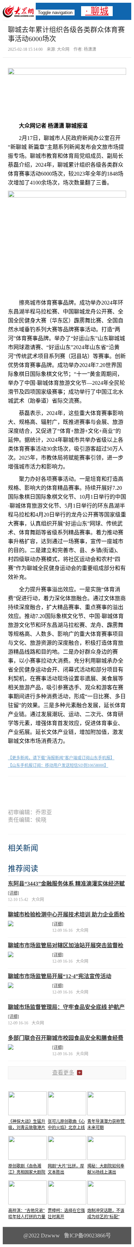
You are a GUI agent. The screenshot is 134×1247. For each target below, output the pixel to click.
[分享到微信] (29, 788)
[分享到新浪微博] (54, 788)
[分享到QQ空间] (80, 788)
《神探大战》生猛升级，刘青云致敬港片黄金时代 (26, 1127)
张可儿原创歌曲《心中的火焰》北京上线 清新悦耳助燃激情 (66, 1127)
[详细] (13, 893)
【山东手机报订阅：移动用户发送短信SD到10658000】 (58, 765)
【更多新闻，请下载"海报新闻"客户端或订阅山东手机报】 (61, 758)
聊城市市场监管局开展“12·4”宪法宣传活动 (59, 976)
